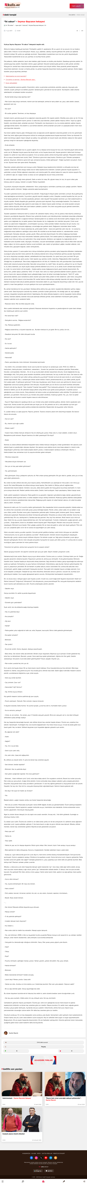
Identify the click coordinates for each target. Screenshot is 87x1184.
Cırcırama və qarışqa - (21, 79)
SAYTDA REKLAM (47, 1153)
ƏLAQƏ (33, 1153)
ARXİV (39, 1153)
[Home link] (43, 1181)
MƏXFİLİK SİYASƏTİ (59, 1153)
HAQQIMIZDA (26, 1153)
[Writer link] (64, 1181)
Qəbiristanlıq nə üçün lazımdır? (16, 76)
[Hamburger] (2, 1181)
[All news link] (84, 1181)
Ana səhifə (72, 14)
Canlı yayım (76, 6)
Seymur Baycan (13, 1033)
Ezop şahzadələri (11, 83)
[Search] (23, 1181)
